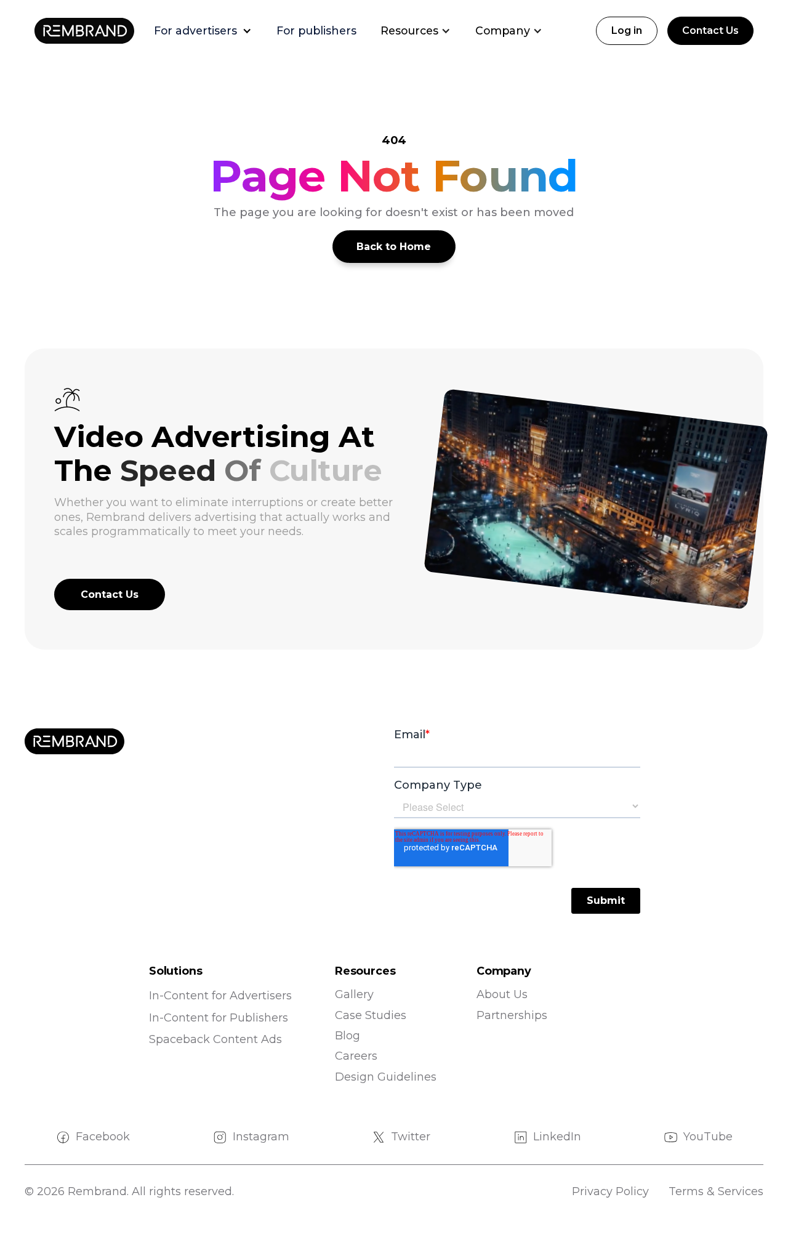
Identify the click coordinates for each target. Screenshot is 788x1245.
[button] (209, 30)
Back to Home (393, 246)
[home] (84, 31)
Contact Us (710, 30)
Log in (626, 30)
